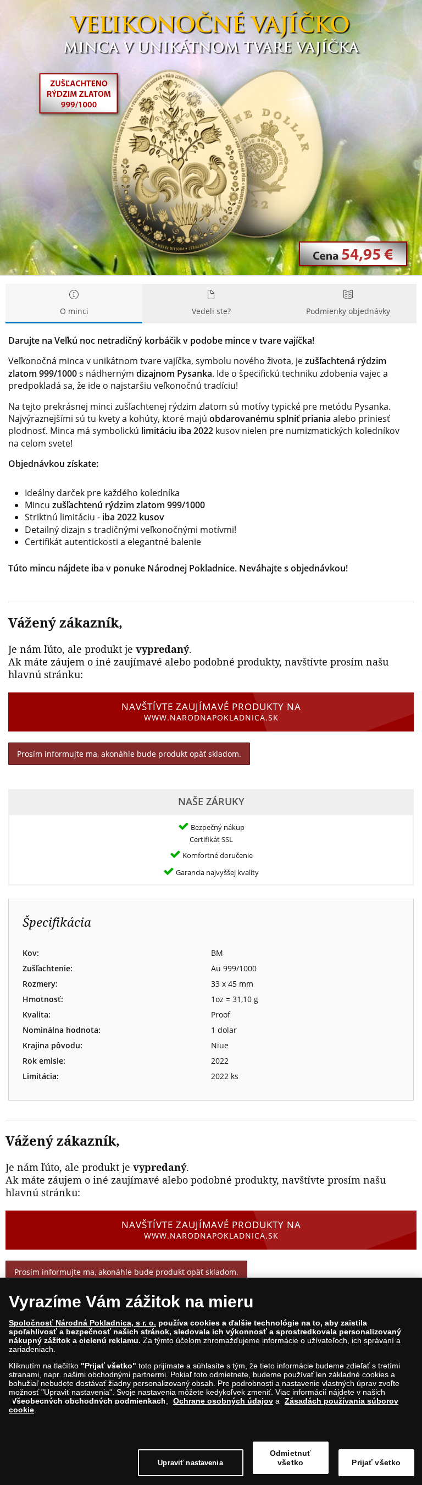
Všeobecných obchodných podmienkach (89, 1400)
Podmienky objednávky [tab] (348, 311)
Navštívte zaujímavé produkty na (211, 711)
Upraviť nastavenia (190, 1463)
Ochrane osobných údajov (223, 1400)
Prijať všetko (376, 1462)
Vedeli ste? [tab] (211, 311)
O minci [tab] (74, 311)
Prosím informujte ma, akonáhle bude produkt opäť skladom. (129, 754)
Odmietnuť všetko (290, 1458)
